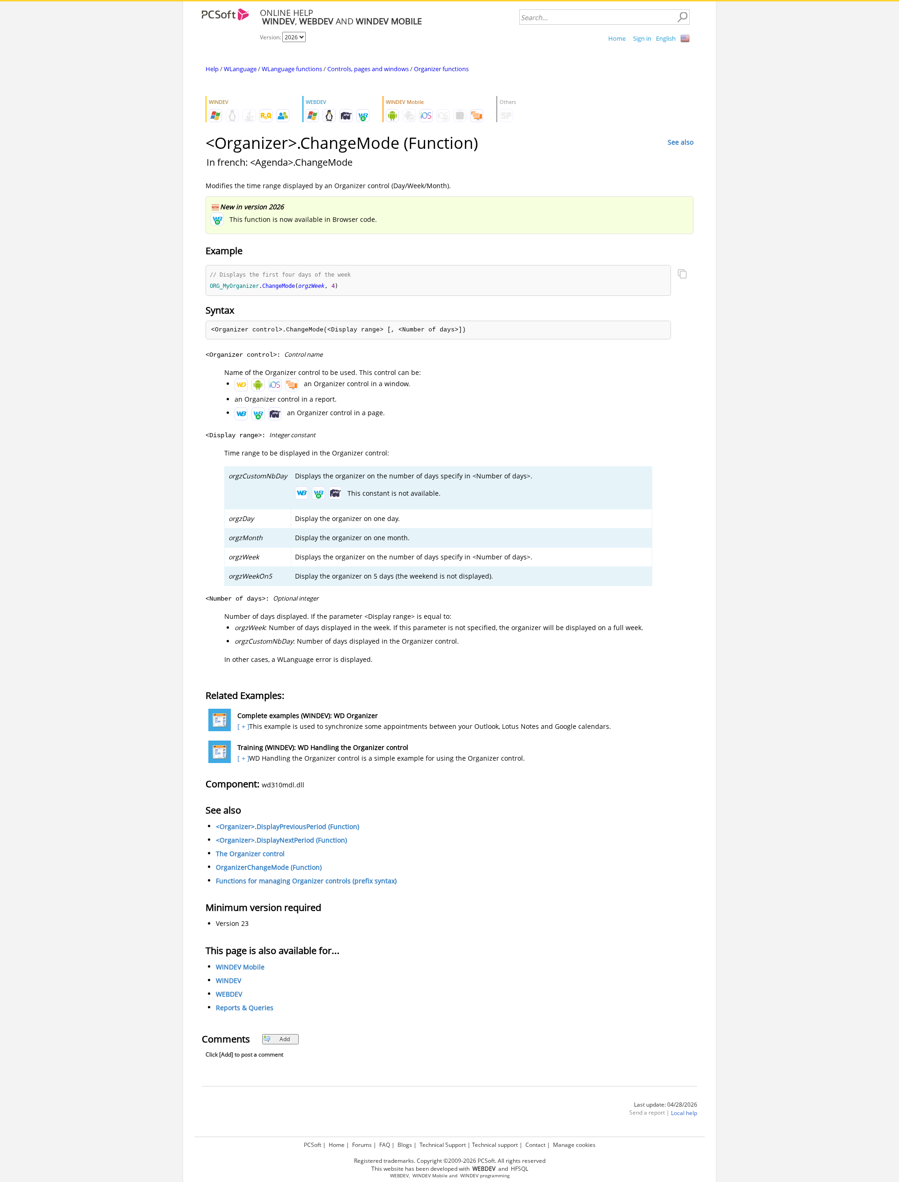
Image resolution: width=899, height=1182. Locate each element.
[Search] (682, 17)
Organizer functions (441, 69)
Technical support (495, 1145)
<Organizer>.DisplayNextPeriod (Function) (281, 840)
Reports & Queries (244, 1007)
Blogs (405, 1145)
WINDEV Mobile (240, 966)
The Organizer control (250, 853)
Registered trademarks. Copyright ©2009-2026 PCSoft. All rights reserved (449, 1161)
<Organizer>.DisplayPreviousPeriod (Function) (287, 826)
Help (212, 69)
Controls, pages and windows (368, 69)
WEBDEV (229, 994)
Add (285, 1039)
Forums (362, 1145)
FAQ (384, 1145)
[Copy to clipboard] (682, 275)
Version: (271, 37)
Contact (535, 1145)
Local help (684, 1113)
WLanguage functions (292, 69)
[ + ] (242, 726)
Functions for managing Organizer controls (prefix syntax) (306, 880)
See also (680, 142)
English (666, 38)
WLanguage (240, 69)
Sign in (642, 38)
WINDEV (228, 980)
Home (617, 38)
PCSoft (312, 1145)
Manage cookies (574, 1145)
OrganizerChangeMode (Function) (269, 867)
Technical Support (443, 1145)
